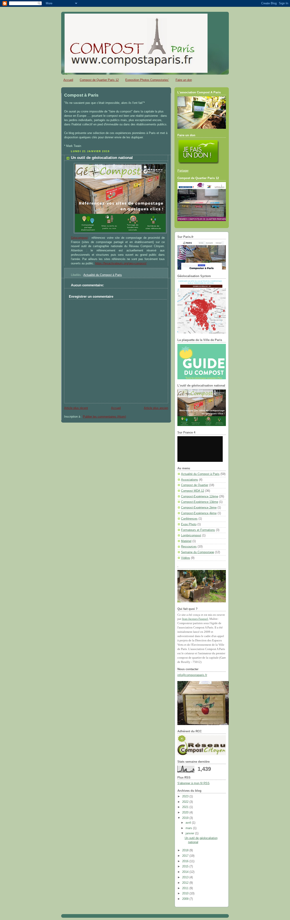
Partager (182, 170)
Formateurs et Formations (198, 530)
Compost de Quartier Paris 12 (99, 80)
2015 (185, 866)
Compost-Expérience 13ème (199, 502)
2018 (185, 850)
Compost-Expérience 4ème (199, 513)
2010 (185, 893)
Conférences (189, 518)
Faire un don (184, 80)
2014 (185, 872)
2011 (185, 888)
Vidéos (185, 558)
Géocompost (79, 237)
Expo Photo (188, 524)
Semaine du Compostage (197, 552)
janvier (190, 833)
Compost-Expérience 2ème (199, 507)
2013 (185, 877)
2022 (185, 801)
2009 (185, 899)
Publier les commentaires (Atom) (104, 416)
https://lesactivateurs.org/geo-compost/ (121, 263)
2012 (185, 882)
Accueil (68, 80)
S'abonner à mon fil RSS (193, 783)
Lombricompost (191, 535)
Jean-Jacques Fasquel (195, 619)
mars (189, 828)
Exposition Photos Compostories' (147, 80)
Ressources (189, 546)
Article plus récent (76, 408)
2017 (185, 855)
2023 (185, 796)
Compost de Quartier (194, 485)
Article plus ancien (156, 408)
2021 (185, 807)
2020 (185, 812)
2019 (185, 818)
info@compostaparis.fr (192, 675)
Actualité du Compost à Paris (102, 275)
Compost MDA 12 (192, 490)
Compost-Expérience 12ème (199, 496)
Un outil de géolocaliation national (102, 158)
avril (189, 822)
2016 (185, 861)
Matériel (186, 541)
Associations (189, 479)
